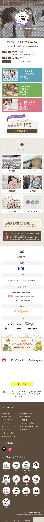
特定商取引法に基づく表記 (30, 426)
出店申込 (27, 521)
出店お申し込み (9, 433)
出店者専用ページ (9, 436)
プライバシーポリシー (29, 423)
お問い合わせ (26, 420)
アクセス (16, 521)
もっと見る (22, 384)
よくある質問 (26, 416)
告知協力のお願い (27, 413)
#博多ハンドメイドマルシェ (26, 394)
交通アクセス (8, 420)
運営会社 (24, 429)
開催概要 (6, 413)
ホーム (5, 521)
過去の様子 (7, 416)
